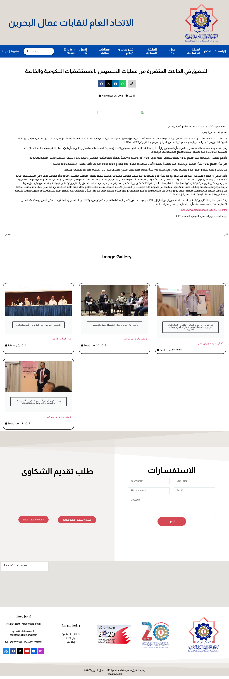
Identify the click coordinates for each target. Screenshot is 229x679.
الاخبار (207, 51)
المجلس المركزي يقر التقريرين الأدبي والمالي (38, 324)
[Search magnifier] (27, 51)
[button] (101, 83)
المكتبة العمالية (151, 51)
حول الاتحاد (171, 51)
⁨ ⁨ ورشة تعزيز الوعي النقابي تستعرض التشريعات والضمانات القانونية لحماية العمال (38, 401)
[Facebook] (13, 651)
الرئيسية (220, 51)
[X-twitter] (20, 651)
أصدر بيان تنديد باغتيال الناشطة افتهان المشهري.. (114, 324)
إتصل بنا (83, 51)
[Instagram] (41, 651)
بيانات (137, 338)
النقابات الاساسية (71, 634)
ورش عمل (203, 343)
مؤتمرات (128, 338)
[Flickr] (34, 651)
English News (69, 51)
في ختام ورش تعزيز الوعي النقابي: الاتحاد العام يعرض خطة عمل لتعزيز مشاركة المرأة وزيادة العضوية (190, 327)
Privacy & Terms (114, 674)
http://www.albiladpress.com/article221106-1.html (204, 210)
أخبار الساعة (65, 338)
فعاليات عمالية (104, 51)
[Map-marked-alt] (6, 651)
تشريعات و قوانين (126, 51)
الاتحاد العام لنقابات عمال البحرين (71, 23)
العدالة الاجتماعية (193, 51)
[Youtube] (27, 651)
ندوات (213, 343)
